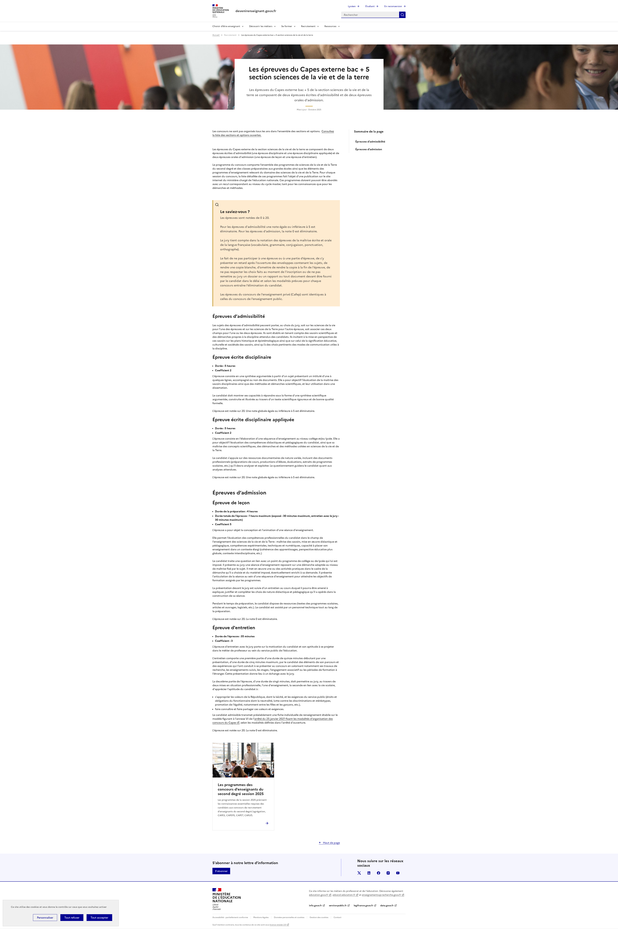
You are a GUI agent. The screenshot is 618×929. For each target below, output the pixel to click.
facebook (378, 873)
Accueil (216, 35)
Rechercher (402, 15)
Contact (337, 917)
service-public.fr (338, 905)
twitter (359, 873)
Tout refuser (71, 918)
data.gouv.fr (387, 905)
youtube (398, 873)
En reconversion (393, 6)
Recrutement (308, 26)
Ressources (330, 26)
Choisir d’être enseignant (226, 26)
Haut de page (331, 843)
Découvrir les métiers (260, 26)
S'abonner (221, 871)
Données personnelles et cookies (289, 917)
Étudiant (370, 6)
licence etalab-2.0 (278, 924)
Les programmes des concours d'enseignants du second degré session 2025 (241, 789)
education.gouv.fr (318, 895)
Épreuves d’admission (368, 149)
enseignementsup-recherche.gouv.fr (381, 895)
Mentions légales (261, 917)
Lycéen (352, 6)
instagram (388, 873)
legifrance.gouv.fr (363, 905)
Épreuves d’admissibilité (370, 141)
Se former (286, 26)
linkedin (369, 873)
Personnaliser (45, 918)
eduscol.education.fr (344, 895)
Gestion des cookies (319, 917)
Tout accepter (99, 918)
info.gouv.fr (315, 905)
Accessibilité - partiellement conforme (230, 917)
